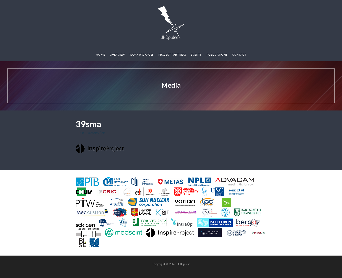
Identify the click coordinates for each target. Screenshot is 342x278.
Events (196, 54)
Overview (117, 54)
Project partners (172, 54)
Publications (216, 54)
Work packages (141, 54)
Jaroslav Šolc (96, 133)
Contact (239, 54)
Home (100, 54)
